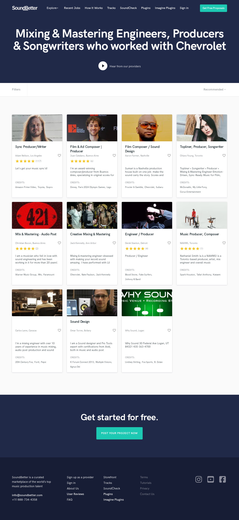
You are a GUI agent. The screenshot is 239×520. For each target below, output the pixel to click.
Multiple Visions (103, 362)
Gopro (49, 187)
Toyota (41, 187)
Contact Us (147, 494)
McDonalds (185, 187)
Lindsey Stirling (132, 362)
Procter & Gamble (134, 187)
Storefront (109, 477)
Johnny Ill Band (133, 279)
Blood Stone (131, 274)
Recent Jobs (72, 8)
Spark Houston (187, 274)
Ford (36, 362)
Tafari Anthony (204, 274)
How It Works (94, 8)
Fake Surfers (145, 274)
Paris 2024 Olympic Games (91, 187)
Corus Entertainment (190, 192)
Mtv (40, 274)
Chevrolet (149, 187)
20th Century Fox (24, 362)
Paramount (48, 274)
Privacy (144, 488)
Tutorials (145, 483)
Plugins (145, 8)
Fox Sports (147, 362)
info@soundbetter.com (27, 495)
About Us (73, 488)
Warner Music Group (25, 274)
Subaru (159, 187)
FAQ (69, 500)
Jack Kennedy (103, 274)
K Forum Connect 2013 (82, 362)
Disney (73, 187)
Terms (144, 477)
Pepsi (43, 362)
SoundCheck (128, 8)
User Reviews (75, 494)
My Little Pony (200, 187)
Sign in (184, 8)
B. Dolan (158, 362)
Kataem (217, 274)
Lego (109, 187)
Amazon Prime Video (25, 187)
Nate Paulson (88, 274)
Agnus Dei (75, 366)
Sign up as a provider (80, 477)
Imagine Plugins (165, 8)
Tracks (111, 8)
